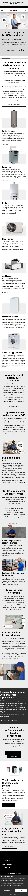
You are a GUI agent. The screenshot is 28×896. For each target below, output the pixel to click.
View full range (14, 756)
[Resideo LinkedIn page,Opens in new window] (9, 867)
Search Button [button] (25, 10)
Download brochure (14, 406)
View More (5, 292)
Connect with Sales (14, 104)
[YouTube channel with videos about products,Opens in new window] (6, 867)
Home (14, 10)
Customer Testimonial (8, 294)
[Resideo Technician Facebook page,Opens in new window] (3, 867)
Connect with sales (21, 50)
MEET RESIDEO (8, 856)
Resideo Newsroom (9, 846)
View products (8, 805)
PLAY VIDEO (5, 330)
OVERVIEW (6, 57)
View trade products (13, 753)
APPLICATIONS (17, 57)
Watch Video (10, 50)
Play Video (5, 144)
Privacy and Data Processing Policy (9, 881)
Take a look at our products (9, 720)
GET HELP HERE (8, 860)
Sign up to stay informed (14, 873)
